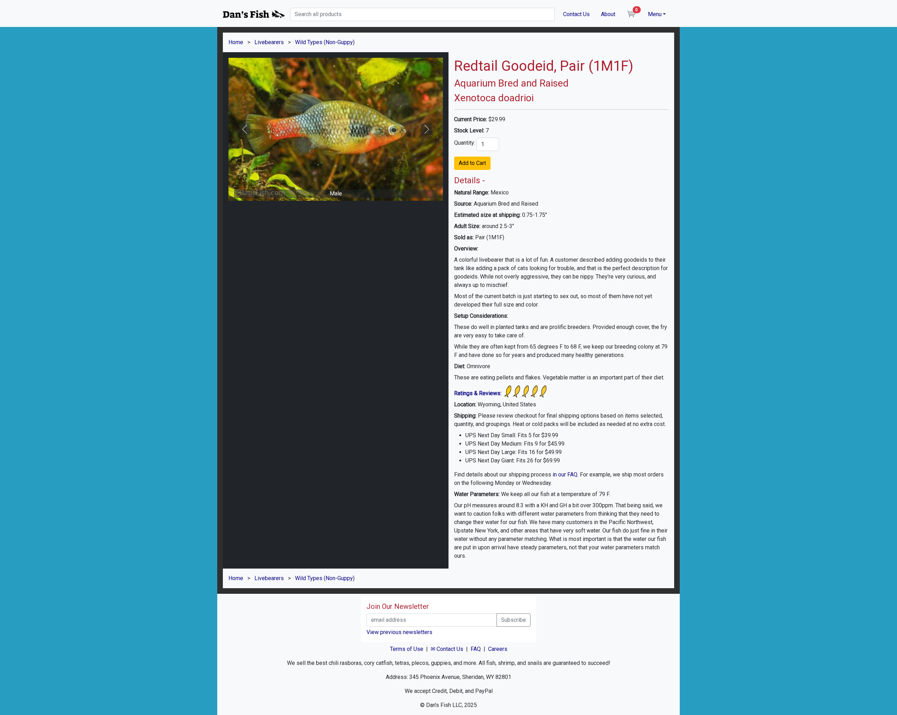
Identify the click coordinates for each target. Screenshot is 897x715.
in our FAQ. (565, 474)
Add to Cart (472, 163)
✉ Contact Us (447, 649)
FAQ (476, 649)
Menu (655, 14)
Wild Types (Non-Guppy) (325, 42)
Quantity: (464, 142)
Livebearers (269, 42)
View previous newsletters (399, 632)
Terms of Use (406, 649)
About (608, 14)
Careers (497, 649)
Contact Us (576, 14)
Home (235, 42)
